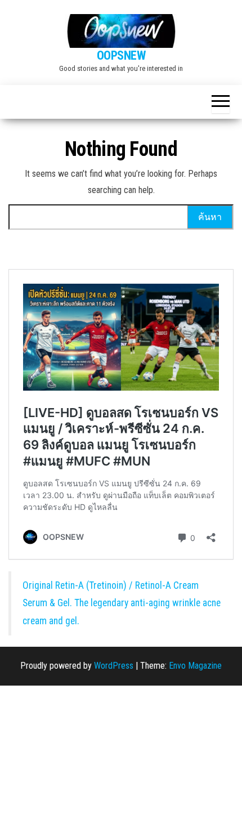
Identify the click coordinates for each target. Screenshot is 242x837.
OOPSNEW (121, 55)
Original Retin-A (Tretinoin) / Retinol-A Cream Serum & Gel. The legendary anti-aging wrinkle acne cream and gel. (122, 603)
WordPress (113, 665)
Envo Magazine (195, 665)
